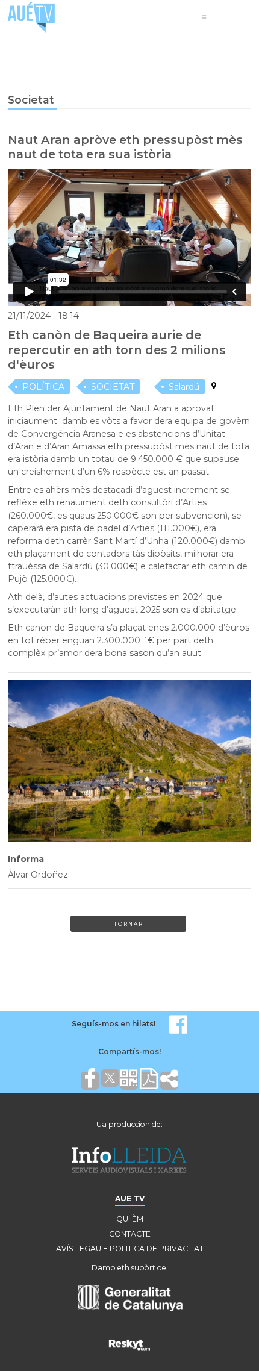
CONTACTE (130, 1233)
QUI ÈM (129, 1218)
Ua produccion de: (129, 1124)
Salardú (184, 386)
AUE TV (130, 1198)
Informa (26, 859)
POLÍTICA (43, 386)
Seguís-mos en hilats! (113, 1023)
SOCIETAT (112, 386)
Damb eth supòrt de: (130, 1267)
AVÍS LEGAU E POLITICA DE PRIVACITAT (130, 1248)
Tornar (128, 923)
